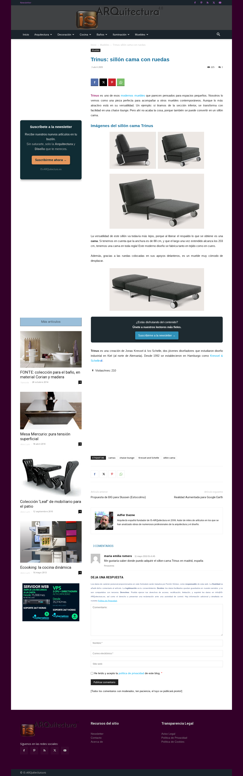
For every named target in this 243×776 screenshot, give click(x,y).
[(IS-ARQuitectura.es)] (121, 18)
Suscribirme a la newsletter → (156, 335)
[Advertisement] (157, 411)
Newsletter (25, 2)
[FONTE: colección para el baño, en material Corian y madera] (51, 349)
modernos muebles (133, 95)
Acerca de (97, 741)
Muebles (140, 34)
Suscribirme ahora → (51, 160)
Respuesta (109, 566)
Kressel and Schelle (149, 457)
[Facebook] (195, 2)
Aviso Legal (168, 733)
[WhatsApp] (121, 82)
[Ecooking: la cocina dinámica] (51, 542)
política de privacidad (131, 673)
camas (111, 457)
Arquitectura (41, 34)
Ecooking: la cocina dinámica (45, 567)
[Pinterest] (201, 2)
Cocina (84, 34)
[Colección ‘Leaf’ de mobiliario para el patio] (51, 475)
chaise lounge (127, 457)
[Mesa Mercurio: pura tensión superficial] (51, 410)
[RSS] (207, 2)
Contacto (96, 737)
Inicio (26, 34)
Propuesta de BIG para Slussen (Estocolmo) (118, 497)
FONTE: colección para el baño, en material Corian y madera (50, 374)
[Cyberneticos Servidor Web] (50, 602)
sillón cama (169, 457)
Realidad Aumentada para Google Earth (198, 497)
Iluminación (119, 34)
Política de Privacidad (107, 601)
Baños (100, 34)
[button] (218, 35)
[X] (214, 2)
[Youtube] (220, 2)
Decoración (64, 34)
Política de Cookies (172, 741)
